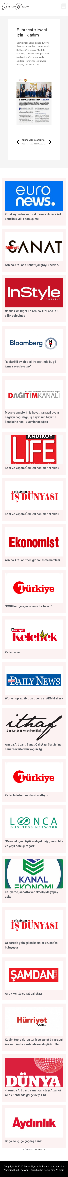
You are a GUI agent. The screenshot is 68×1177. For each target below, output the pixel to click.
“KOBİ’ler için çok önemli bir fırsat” (28, 606)
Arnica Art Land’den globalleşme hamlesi (32, 560)
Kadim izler (12, 652)
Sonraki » (40, 1149)
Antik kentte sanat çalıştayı (23, 993)
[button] (63, 6)
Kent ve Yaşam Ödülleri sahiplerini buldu (32, 468)
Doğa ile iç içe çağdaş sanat (24, 1141)
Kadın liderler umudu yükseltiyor (27, 795)
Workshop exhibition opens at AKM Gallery (34, 698)
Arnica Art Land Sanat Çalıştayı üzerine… (32, 265)
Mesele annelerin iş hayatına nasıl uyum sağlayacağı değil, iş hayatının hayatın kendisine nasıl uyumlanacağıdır (32, 417)
